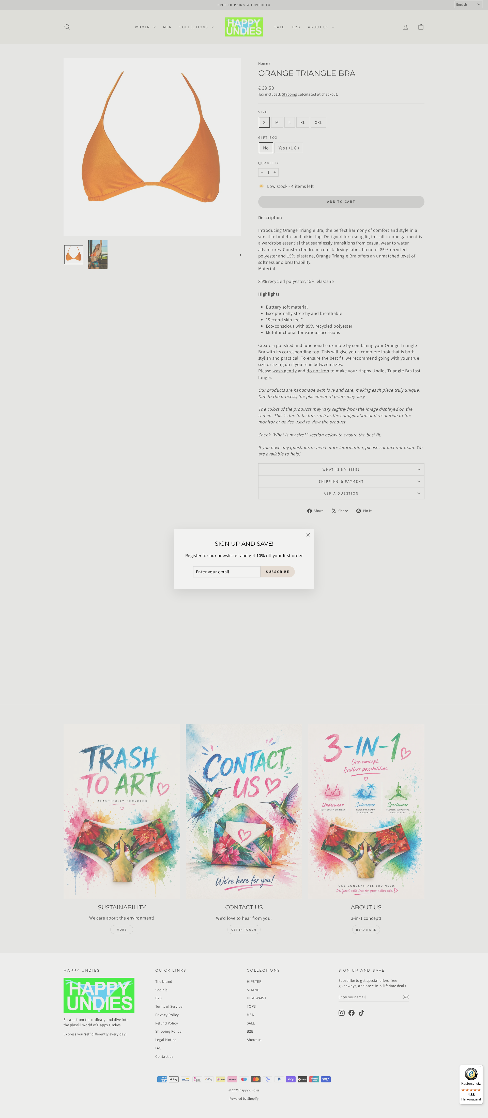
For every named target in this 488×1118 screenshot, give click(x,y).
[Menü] (480, 1068)
